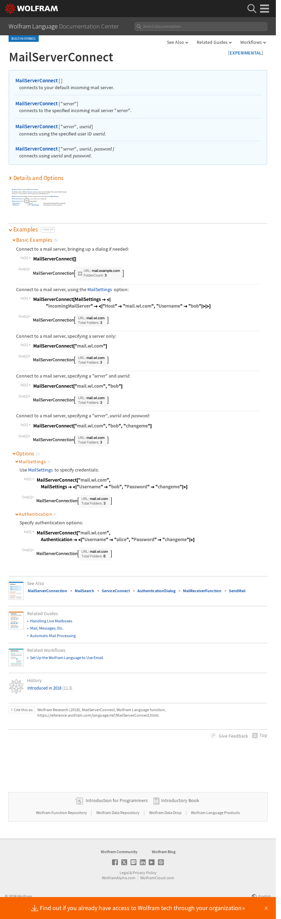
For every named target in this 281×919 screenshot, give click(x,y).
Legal (124, 872)
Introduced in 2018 (49, 688)
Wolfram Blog (163, 851)
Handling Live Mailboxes (51, 620)
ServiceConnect (116, 590)
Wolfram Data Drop (165, 812)
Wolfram (24, 896)
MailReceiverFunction (202, 590)
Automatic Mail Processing (53, 635)
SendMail (237, 590)
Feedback (233, 736)
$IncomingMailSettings (53, 196)
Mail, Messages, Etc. (46, 628)
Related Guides (212, 42)
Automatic (30, 203)
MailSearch (84, 590)
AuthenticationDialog (156, 590)
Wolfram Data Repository (118, 812)
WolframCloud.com (157, 877)
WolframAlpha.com (118, 877)
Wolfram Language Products (215, 812)
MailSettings (16, 205)
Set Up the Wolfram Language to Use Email (66, 657)
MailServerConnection (33, 190)
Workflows (251, 42)
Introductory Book (180, 800)
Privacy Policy (145, 872)
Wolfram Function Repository (62, 812)
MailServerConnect (36, 80)
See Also (175, 42)
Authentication (16, 203)
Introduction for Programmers (117, 800)
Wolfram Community (119, 851)
